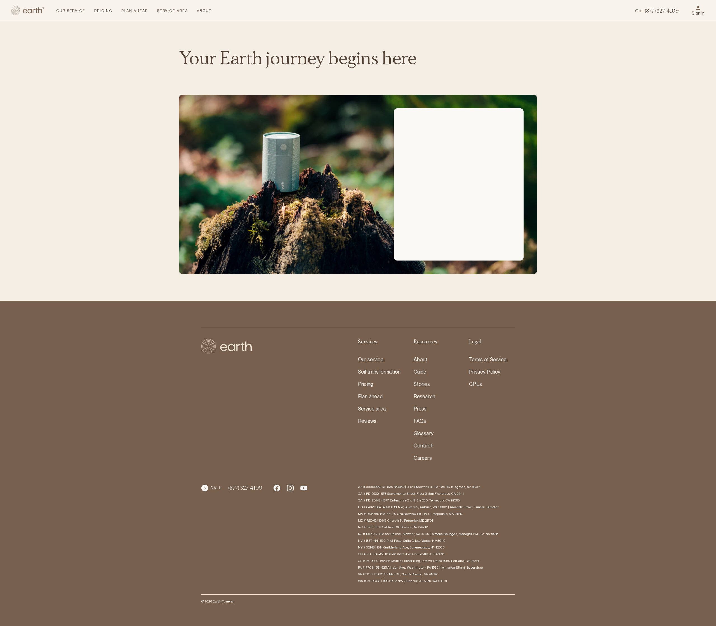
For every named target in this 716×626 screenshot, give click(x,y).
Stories (422, 384)
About (421, 359)
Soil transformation (379, 372)
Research (424, 396)
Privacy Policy (484, 372)
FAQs (420, 421)
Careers (423, 458)
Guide (420, 372)
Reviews (367, 421)
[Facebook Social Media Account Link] (277, 488)
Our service (370, 359)
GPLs (475, 384)
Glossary (424, 433)
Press (420, 408)
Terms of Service (488, 359)
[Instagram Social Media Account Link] (303, 488)
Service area (372, 408)
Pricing (365, 384)
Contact (423, 445)
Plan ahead (370, 396)
